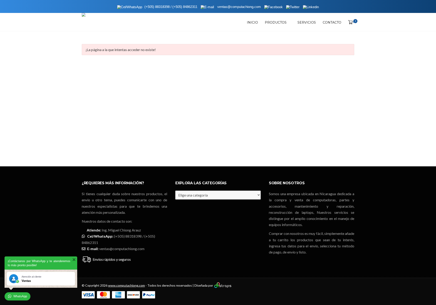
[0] (349, 22)
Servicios (306, 22)
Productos (276, 22)
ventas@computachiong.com (121, 248)
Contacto (332, 22)
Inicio (252, 22)
